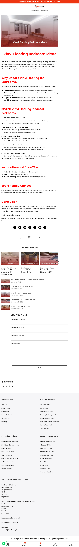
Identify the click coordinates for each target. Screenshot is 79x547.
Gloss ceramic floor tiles (9, 442)
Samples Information (47, 418)
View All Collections (46, 472)
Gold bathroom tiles (8, 462)
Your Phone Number (17, 335)
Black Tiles (43, 462)
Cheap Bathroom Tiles (47, 442)
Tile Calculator (45, 405)
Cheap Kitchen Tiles (47, 452)
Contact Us (44, 408)
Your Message (15, 343)
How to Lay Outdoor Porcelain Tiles (23, 300)
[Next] (57, 262)
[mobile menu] (13, 6)
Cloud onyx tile (6, 448)
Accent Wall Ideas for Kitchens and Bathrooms (27, 280)
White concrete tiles (8, 452)
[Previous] (3, 262)
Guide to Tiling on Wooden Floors (22, 306)
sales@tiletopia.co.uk (13, 518)
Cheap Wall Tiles (45, 445)
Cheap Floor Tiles (46, 448)
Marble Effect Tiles (46, 455)
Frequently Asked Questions (49, 422)
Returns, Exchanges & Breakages (51, 415)
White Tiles (44, 465)
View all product (6, 469)
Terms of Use (5, 418)
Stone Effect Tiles (46, 458)
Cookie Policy (5, 411)
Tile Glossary (44, 428)
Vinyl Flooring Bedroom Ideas (21, 293)
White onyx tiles (6, 455)
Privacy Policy (6, 408)
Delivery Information (47, 411)
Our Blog (4, 422)
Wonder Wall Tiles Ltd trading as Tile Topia (39, 539)
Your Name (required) (18, 319)
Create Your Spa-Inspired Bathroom (23, 286)
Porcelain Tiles (45, 469)
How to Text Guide (46, 425)
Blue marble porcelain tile (9, 458)
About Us (4, 405)
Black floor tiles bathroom (10, 445)
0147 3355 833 (13, 523)
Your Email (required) (18, 327)
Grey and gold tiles (7, 465)
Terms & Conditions (8, 415)
